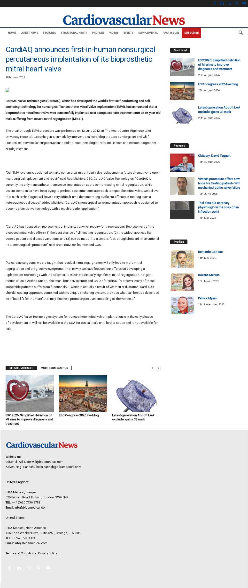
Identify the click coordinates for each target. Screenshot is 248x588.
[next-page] (158, 368)
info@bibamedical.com (31, 507)
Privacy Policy (47, 553)
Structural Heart (74, 32)
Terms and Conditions (21, 553)
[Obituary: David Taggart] (182, 163)
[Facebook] (215, 3)
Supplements (148, 32)
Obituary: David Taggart (214, 155)
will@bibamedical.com (47, 462)
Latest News (29, 32)
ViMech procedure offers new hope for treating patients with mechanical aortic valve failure (219, 183)
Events (128, 32)
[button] (240, 33)
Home (12, 32)
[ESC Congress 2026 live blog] (83, 393)
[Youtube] (244, 3)
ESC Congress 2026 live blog (79, 415)
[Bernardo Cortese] (182, 259)
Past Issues (171, 32)
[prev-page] (152, 368)
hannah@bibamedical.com (62, 467)
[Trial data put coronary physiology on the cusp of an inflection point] (182, 210)
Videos (114, 32)
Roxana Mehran (209, 275)
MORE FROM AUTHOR (54, 368)
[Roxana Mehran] (182, 282)
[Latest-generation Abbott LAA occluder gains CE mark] (136, 393)
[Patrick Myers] (182, 305)
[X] (237, 3)
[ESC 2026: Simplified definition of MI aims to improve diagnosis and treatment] (30, 393)
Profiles (98, 32)
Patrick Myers (207, 298)
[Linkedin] (222, 3)
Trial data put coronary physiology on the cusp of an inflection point (218, 207)
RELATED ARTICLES (21, 368)
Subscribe (191, 32)
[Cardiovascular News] (124, 19)
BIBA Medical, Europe (21, 492)
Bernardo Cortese (210, 252)
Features (49, 32)
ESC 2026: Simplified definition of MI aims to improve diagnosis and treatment (29, 419)
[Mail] (229, 3)
